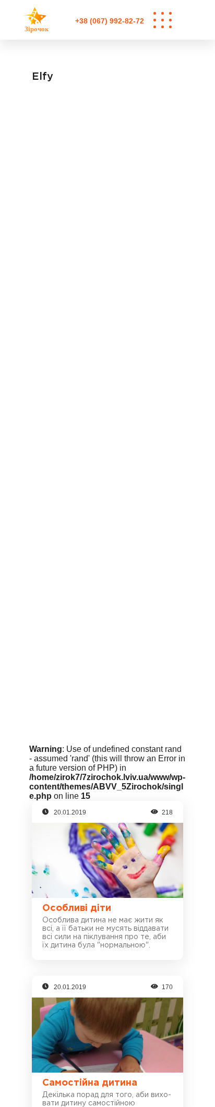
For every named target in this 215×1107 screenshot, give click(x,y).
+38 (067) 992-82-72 (109, 21)
